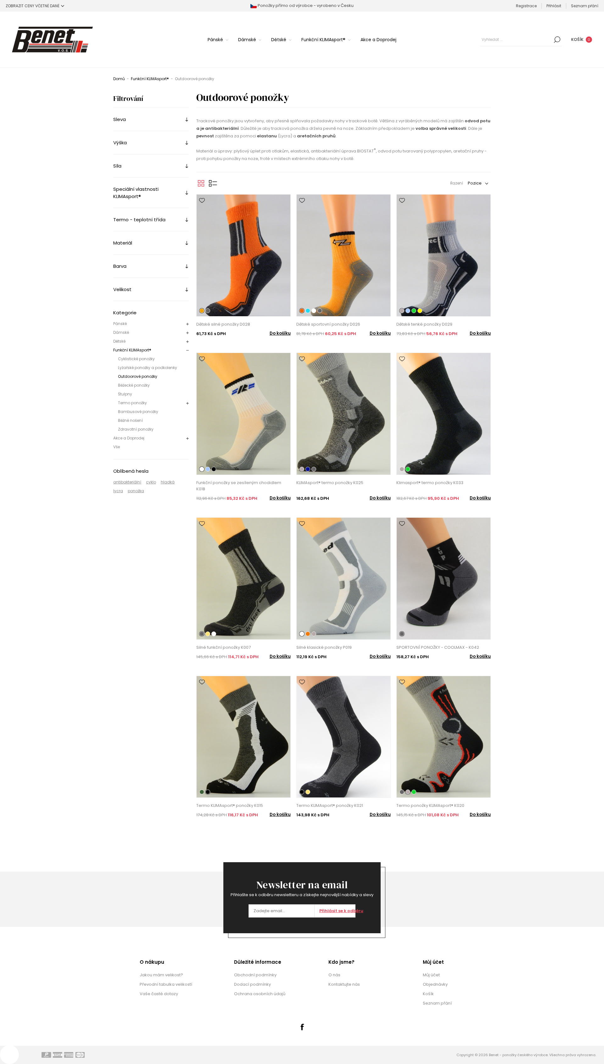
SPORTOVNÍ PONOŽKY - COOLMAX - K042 (437, 647)
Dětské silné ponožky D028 (223, 324)
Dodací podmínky (252, 984)
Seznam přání (437, 1003)
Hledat (557, 39)
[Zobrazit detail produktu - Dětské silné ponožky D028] (243, 255)
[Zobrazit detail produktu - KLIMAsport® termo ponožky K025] (343, 414)
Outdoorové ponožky (137, 376)
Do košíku (280, 333)
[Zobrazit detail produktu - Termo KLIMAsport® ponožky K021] (343, 737)
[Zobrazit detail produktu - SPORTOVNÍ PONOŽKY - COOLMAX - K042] (443, 578)
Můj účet (431, 975)
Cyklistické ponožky (136, 358)
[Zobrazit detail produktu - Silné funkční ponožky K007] (243, 578)
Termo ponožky (132, 402)
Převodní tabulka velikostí (166, 984)
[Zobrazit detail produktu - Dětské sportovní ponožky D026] (343, 255)
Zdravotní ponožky (136, 429)
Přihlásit (553, 5)
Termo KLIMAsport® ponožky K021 (329, 805)
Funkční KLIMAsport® (132, 350)
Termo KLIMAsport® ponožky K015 (229, 805)
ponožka (136, 490)
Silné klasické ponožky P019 (324, 647)
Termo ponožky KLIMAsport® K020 (430, 805)
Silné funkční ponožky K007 (223, 647)
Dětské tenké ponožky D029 (424, 324)
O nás (334, 975)
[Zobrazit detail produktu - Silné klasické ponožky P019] (343, 578)
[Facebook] (302, 1027)
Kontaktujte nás (344, 984)
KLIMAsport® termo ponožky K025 (329, 483)
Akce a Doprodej (128, 438)
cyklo (151, 482)
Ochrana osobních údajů (259, 994)
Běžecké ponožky (134, 385)
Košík (428, 994)
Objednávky (435, 984)
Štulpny (125, 394)
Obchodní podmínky (255, 975)
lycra (118, 490)
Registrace (526, 5)
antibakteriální (127, 482)
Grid (201, 183)
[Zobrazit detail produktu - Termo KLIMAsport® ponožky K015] (243, 737)
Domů (119, 78)
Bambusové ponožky (138, 411)
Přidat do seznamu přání (202, 200)
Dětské (119, 341)
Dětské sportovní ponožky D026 (328, 324)
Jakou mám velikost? (161, 975)
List (213, 183)
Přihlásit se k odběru (337, 911)
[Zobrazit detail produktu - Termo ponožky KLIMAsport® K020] (443, 737)
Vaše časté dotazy (159, 994)
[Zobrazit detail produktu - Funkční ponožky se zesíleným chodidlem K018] (243, 414)
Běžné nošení (130, 420)
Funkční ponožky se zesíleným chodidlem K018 (238, 486)
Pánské (120, 323)
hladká (168, 482)
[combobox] (516, 39)
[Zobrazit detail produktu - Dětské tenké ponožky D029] (443, 255)
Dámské (121, 332)
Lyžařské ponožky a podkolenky (147, 367)
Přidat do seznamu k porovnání (202, 209)
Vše (116, 446)
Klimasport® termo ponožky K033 (429, 483)
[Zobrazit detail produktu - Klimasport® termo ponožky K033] (443, 414)
